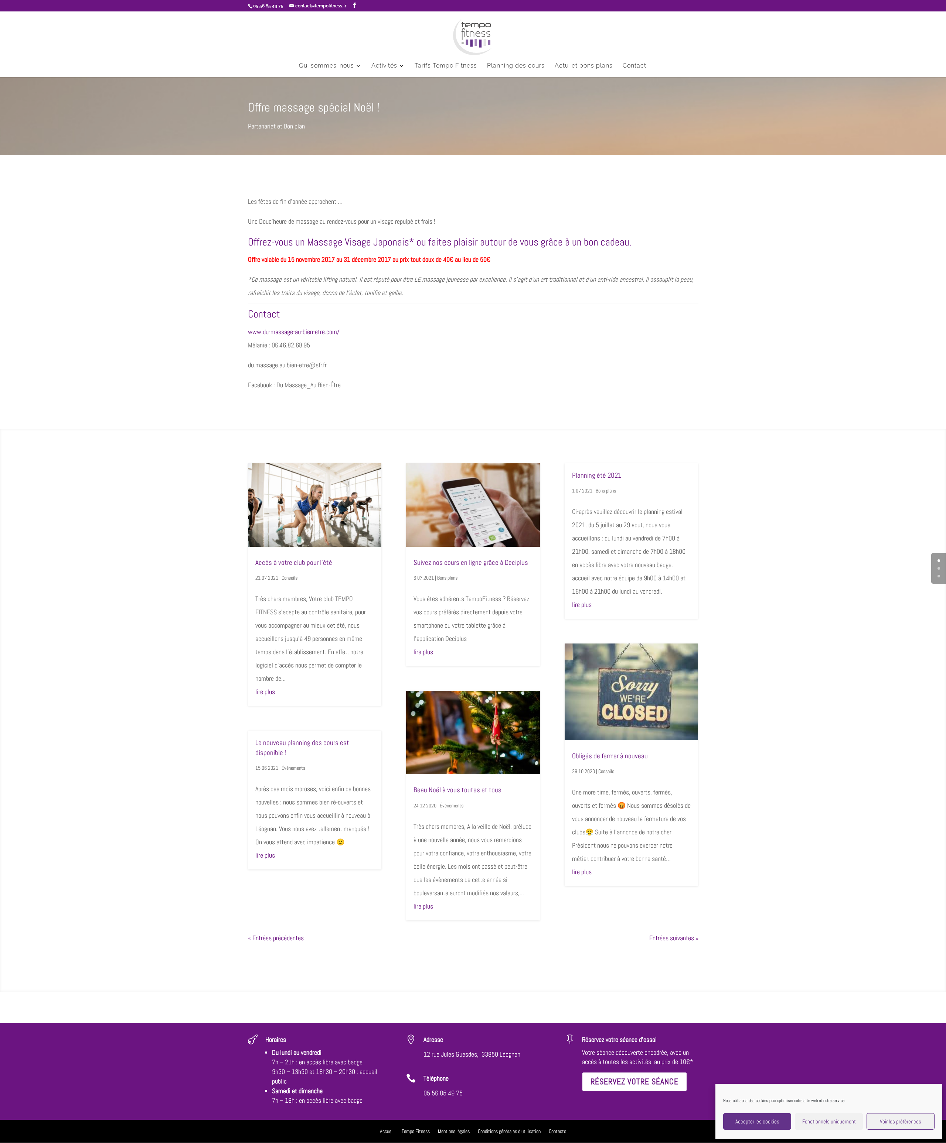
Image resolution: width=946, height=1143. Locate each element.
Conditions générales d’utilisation (509, 1132)
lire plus (265, 691)
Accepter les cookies (757, 1121)
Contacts (557, 1132)
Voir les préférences (900, 1121)
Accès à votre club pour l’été (293, 562)
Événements (293, 768)
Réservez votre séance (634, 1081)
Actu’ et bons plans (584, 66)
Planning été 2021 (597, 475)
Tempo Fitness (416, 1132)
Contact (634, 66)
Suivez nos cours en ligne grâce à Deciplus (471, 562)
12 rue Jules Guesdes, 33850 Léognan (471, 1054)
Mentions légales (454, 1132)
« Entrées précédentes (276, 938)
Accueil (387, 1132)
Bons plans (447, 577)
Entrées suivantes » (673, 938)
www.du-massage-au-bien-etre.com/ (294, 331)
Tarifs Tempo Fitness (446, 66)
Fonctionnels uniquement (829, 1121)
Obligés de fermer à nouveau (610, 756)
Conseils (289, 577)
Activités (384, 66)
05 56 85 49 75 (443, 1093)
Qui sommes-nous (326, 66)
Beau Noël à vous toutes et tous (457, 789)
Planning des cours (516, 66)
